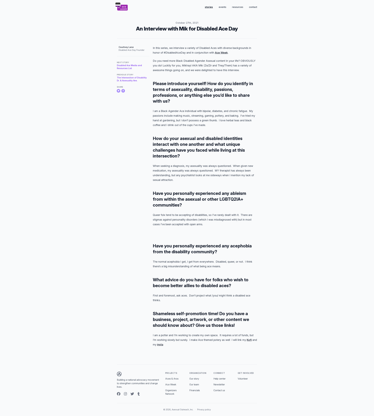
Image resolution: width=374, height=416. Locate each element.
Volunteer (243, 378)
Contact (253, 7)
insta (160, 344)
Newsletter (219, 384)
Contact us (219, 390)
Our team (194, 384)
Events (222, 7)
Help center (219, 378)
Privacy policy (204, 409)
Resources (237, 7)
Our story (194, 378)
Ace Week (221, 52)
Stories (209, 7)
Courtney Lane (126, 47)
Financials (194, 390)
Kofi (249, 339)
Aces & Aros (172, 378)
